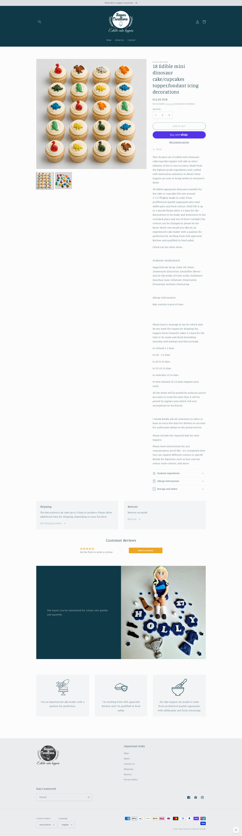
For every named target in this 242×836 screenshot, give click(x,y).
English (65, 824)
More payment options (179, 142)
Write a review (145, 550)
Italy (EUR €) (45, 824)
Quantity (157, 109)
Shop (126, 753)
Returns (132, 519)
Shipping (169, 104)
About (127, 758)
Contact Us (129, 764)
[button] (39, 21)
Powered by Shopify (198, 829)
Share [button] (159, 149)
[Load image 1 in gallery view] (44, 180)
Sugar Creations (184, 829)
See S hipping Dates (51, 523)
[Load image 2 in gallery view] (63, 180)
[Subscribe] (88, 797)
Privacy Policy (131, 779)
